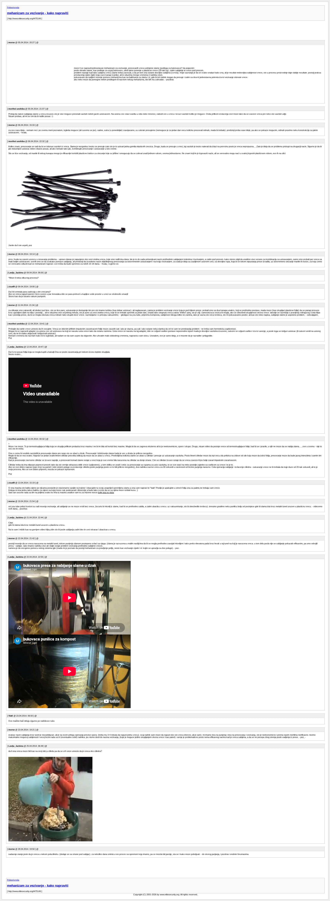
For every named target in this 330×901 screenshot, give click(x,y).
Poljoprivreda (13, 7)
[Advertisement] (75, 31)
